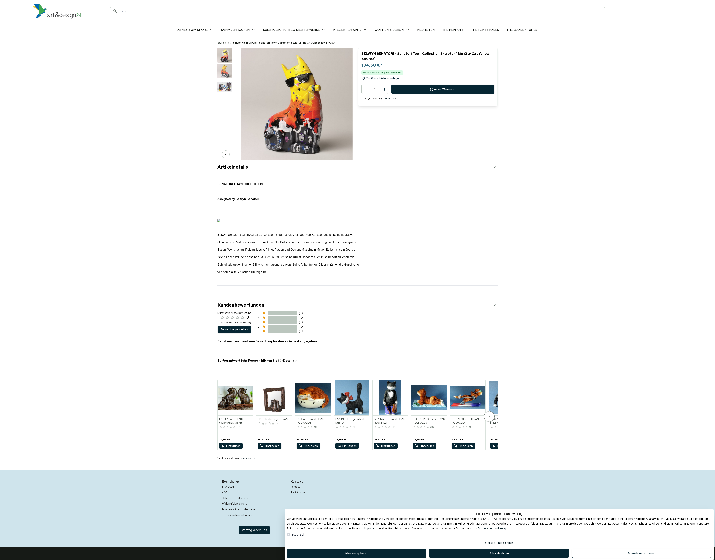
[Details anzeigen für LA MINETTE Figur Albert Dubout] (352, 397)
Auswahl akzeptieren (641, 553)
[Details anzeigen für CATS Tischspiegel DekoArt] (274, 397)
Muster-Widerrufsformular (239, 509)
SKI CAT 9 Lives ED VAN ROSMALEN (465, 420)
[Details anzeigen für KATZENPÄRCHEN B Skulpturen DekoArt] (235, 397)
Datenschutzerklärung (492, 528)
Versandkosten (392, 98)
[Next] (225, 154)
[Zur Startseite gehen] (57, 11)
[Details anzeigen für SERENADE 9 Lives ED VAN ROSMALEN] (390, 397)
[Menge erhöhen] (384, 89)
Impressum (371, 528)
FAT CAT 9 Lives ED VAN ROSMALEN (310, 420)
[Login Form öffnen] (665, 11)
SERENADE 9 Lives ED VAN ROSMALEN (389, 420)
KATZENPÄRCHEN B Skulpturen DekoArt (231, 420)
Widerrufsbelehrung (234, 503)
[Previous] (225, 53)
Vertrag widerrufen (254, 530)
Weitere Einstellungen (499, 543)
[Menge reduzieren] (365, 89)
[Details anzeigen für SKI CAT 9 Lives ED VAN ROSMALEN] (468, 397)
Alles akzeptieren (356, 553)
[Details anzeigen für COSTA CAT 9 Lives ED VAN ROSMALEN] (429, 397)
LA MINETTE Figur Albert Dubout (349, 420)
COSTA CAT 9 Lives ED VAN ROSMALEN (429, 420)
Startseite (223, 42)
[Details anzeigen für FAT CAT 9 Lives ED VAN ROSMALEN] (313, 397)
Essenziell (298, 535)
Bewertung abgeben (234, 329)
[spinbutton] (375, 89)
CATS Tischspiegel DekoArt (273, 419)
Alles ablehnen (499, 553)
